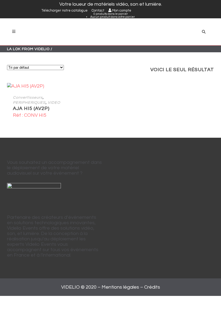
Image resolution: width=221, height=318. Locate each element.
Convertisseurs (28, 97)
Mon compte (121, 10)
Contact (98, 10)
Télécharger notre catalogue (65, 10)
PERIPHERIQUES (29, 103)
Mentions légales (120, 287)
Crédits (152, 287)
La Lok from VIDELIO (28, 49)
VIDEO (54, 103)
